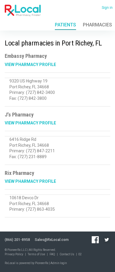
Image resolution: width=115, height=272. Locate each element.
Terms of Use (36, 254)
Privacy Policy (14, 254)
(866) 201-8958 (17, 240)
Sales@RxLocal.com (52, 240)
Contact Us (67, 254)
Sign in (107, 8)
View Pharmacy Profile (30, 64)
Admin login (58, 263)
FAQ (52, 254)
